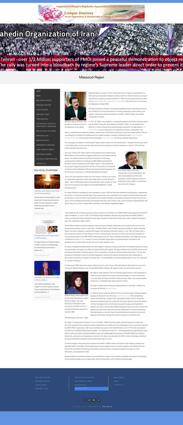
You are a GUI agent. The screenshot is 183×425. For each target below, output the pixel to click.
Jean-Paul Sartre (108, 138)
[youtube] (94, 400)
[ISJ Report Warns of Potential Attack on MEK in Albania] (47, 220)
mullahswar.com (122, 296)
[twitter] (89, 400)
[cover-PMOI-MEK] (91, 5)
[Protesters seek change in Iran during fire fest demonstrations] (47, 176)
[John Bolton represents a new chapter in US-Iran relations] (47, 262)
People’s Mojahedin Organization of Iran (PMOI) (109, 101)
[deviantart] (99, 400)
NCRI (81, 239)
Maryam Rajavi (111, 288)
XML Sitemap (107, 406)
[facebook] (84, 400)
